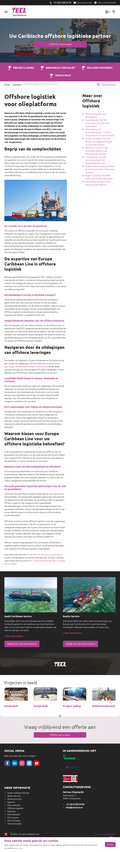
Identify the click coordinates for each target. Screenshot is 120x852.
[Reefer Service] (89, 594)
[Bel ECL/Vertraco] (51, 2)
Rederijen (11, 811)
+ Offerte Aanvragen (60, 44)
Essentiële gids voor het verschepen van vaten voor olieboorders (97, 123)
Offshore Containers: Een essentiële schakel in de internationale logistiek (96, 151)
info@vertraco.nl (74, 807)
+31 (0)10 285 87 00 (75, 804)
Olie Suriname (13, 820)
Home (7, 84)
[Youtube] (37, 763)
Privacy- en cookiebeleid (105, 834)
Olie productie (13, 805)
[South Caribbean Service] (30, 594)
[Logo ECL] (18, 11)
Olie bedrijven (13, 814)
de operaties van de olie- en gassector (43, 554)
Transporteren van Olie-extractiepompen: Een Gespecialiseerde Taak (96, 160)
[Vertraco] (89, 767)
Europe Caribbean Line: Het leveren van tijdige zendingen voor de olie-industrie (98, 141)
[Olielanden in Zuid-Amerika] (95, 2)
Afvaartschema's (14, 799)
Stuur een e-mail (84, 2)
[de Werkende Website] (5, 834)
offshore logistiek (66, 36)
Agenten (11, 802)
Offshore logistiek (15, 808)
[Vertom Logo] (82, 757)
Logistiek (17, 84)
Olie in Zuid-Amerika (107, 2)
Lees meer (18, 848)
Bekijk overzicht (109, 84)
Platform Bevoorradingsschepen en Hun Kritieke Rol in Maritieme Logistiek (99, 169)
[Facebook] (7, 763)
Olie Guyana (12, 817)
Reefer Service (13, 796)
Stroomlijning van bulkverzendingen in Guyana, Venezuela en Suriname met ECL (100, 132)
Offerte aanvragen (60, 734)
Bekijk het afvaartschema (22, 643)
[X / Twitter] (29, 763)
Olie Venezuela (14, 824)
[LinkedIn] (15, 763)
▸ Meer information (13, 636)
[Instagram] (22, 763)
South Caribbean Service (18, 793)
